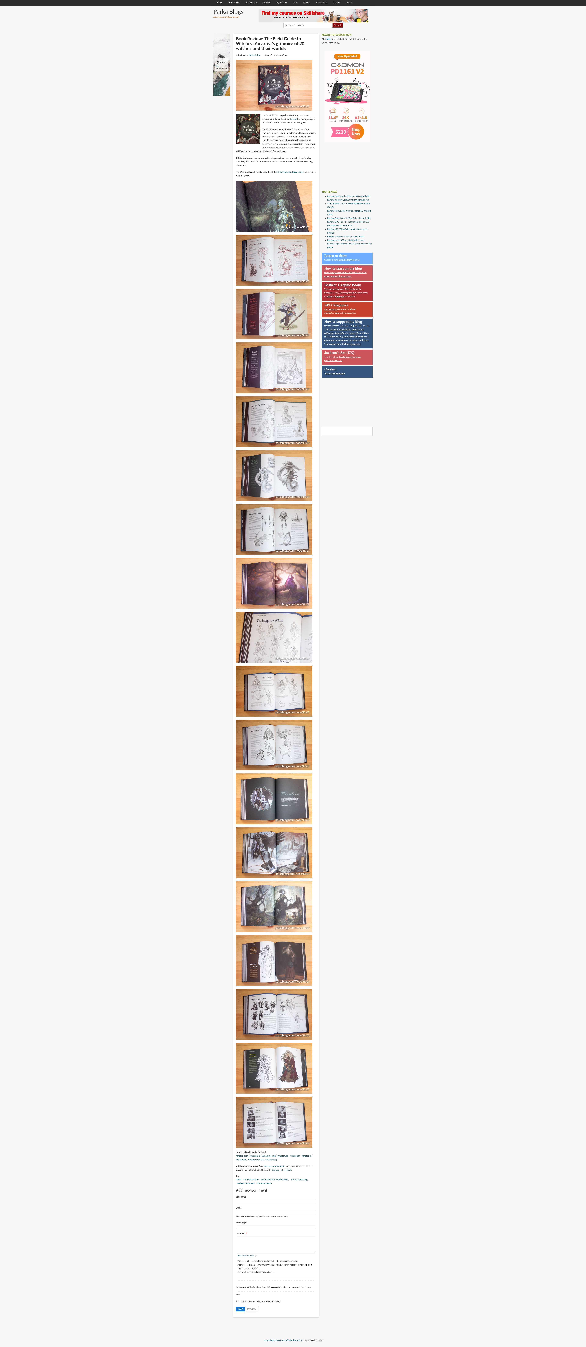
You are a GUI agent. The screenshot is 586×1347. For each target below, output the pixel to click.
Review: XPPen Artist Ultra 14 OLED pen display (349, 196)
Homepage (241, 1223)
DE (355, 326)
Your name (241, 1197)
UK (351, 326)
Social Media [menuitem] (321, 3)
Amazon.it (306, 1156)
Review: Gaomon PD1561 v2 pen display (345, 236)
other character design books (290, 172)
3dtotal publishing (299, 1180)
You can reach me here (334, 373)
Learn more (356, 344)
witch (238, 1180)
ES (368, 326)
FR (360, 326)
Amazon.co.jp (271, 1160)
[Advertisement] (345, 164)
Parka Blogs (228, 12)
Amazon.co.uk (269, 1156)
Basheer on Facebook (281, 1170)
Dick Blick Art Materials (340, 329)
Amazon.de (283, 1156)
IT (364, 326)
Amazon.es (241, 1160)
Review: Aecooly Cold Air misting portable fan (348, 200)
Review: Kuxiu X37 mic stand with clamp (345, 240)
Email (238, 1208)
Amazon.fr (295, 1156)
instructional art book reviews (274, 1180)
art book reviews (251, 1180)
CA (346, 326)
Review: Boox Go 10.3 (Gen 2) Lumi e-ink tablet (349, 218)
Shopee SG (339, 333)
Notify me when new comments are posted (260, 1301)
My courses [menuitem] (281, 3)
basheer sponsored (245, 1183)
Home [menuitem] (219, 3)
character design (264, 1183)
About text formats (246, 1256)
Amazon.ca (255, 1156)
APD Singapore (331, 309)
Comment (240, 1234)
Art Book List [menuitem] (233, 3)
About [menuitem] (349, 3)
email (329, 296)
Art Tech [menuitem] (266, 3)
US (342, 326)
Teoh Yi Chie (254, 55)
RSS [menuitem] (295, 3)
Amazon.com (242, 1156)
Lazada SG (353, 333)
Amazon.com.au (255, 1160)
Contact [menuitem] (337, 3)
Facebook (339, 296)
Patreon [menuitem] (306, 3)
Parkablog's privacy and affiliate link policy (283, 1340)
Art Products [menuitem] (251, 3)
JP (327, 329)
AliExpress (329, 333)
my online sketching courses (347, 260)
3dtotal (293, 119)
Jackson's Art (357, 329)
